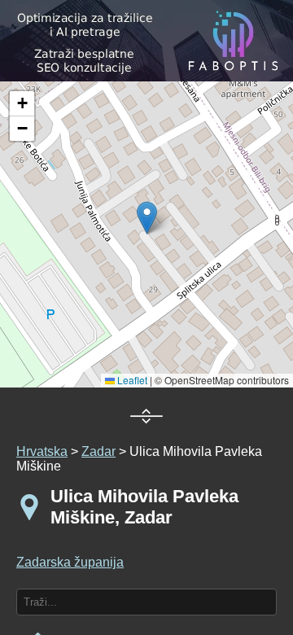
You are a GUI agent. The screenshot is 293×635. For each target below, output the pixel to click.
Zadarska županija (70, 562)
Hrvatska (42, 451)
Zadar (98, 451)
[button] (22, 103)
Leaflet (131, 380)
